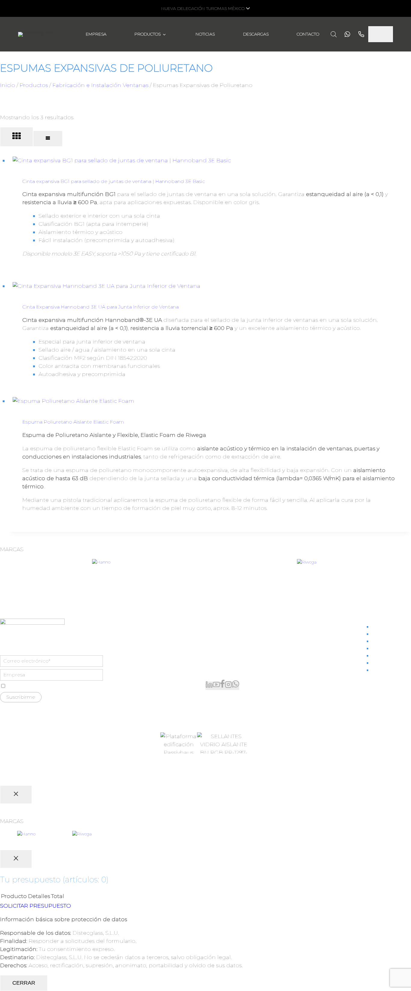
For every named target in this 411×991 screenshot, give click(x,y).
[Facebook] (222, 686)
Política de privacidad (237, 778)
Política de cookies (284, 778)
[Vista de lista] (48, 139)
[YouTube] (216, 686)
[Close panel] (16, 794)
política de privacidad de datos (68, 686)
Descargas (256, 34)
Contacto (308, 34)
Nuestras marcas (391, 634)
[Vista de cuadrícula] (16, 137)
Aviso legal (197, 778)
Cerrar (23, 983)
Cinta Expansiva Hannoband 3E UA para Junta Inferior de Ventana (100, 307)
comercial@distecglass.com (239, 665)
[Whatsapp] (345, 34)
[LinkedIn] (209, 686)
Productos (147, 34)
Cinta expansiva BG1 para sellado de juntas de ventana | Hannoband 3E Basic (113, 181)
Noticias (205, 34)
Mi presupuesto (391, 641)
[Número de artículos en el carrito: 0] (380, 34)
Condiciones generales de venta (148, 778)
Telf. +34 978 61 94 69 (230, 653)
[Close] (16, 859)
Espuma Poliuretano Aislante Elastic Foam (73, 422)
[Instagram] (228, 686)
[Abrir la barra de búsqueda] (334, 34)
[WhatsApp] (235, 686)
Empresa (96, 34)
